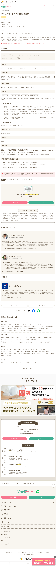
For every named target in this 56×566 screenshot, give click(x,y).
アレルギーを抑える (37, 324)
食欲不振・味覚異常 (6, 351)
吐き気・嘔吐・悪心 (12, 33)
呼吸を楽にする (5, 328)
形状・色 (36, 55)
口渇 (38, 353)
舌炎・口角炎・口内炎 (17, 351)
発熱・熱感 (24, 349)
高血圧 (2, 337)
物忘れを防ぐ (12, 330)
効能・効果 (12, 55)
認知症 (12, 337)
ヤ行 (28, 362)
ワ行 (36, 362)
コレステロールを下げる (7, 326)
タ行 (13, 362)
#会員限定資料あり (5, 10)
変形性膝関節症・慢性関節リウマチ (10, 342)
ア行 (2, 362)
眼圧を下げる (4, 330)
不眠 (10, 349)
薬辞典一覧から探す (8, 317)
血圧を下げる (12, 324)
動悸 (15, 353)
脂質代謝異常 (32, 337)
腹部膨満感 (27, 351)
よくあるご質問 (5, 537)
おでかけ (6, 522)
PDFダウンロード (31, 58)
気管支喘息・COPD (47, 337)
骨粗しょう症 (23, 337)
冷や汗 (10, 353)
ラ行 (32, 362)
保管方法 (44, 55)
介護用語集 (4, 534)
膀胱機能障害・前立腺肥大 (26, 342)
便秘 (41, 342)
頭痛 (19, 349)
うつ (2, 339)
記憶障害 (52, 353)
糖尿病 (17, 337)
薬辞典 (6, 514)
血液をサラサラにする (37, 326)
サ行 (10, 362)
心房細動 (39, 337)
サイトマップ (5, 544)
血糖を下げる (20, 324)
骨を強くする (27, 326)
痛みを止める (4, 324)
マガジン (6, 526)
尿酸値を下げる (18, 326)
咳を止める (13, 328)
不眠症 (36, 342)
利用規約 (48, 552)
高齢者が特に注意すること (16, 58)
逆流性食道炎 (46, 342)
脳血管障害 (33, 339)
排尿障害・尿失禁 (26, 353)
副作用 (29, 55)
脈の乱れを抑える (49, 326)
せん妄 (33, 353)
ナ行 (17, 362)
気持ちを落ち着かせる (32, 328)
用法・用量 (21, 55)
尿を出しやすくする (38, 330)
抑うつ (2, 355)
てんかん (7, 339)
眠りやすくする (21, 328)
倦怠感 (47, 351)
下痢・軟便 (21, 33)
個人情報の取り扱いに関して (36, 552)
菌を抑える (28, 324)
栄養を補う (29, 330)
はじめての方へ (5, 531)
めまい (14, 349)
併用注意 (4, 58)
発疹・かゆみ (4, 33)
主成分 (4, 55)
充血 (19, 353)
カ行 (6, 362)
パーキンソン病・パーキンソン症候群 (20, 339)
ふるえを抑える (21, 330)
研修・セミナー (8, 518)
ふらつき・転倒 (44, 353)
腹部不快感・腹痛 (29, 33)
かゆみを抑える (43, 328)
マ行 (24, 362)
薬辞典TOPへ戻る (28, 368)
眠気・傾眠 (8, 355)
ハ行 (21, 362)
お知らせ (3, 540)
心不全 (7, 337)
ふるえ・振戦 (4, 353)
